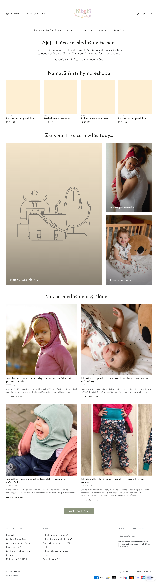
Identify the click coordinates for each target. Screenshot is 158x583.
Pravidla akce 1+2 (52, 559)
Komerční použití (14, 547)
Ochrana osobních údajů (18, 543)
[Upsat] (150, 536)
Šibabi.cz (16, 572)
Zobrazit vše (79, 511)
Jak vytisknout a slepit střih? (57, 539)
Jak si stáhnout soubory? (55, 535)
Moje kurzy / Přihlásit (17, 559)
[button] (137, 14)
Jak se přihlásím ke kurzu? (56, 551)
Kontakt (10, 535)
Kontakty (47, 555)
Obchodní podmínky (16, 539)
